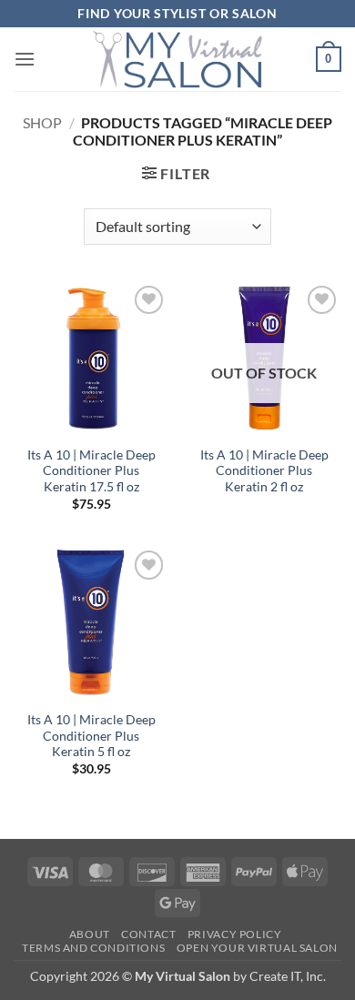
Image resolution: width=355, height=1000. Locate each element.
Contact (148, 934)
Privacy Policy (235, 934)
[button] (25, 58)
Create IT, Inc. (287, 976)
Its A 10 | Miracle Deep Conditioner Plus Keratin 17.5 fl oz (91, 471)
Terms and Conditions (93, 948)
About (89, 934)
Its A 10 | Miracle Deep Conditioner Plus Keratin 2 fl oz (264, 471)
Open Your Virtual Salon (257, 948)
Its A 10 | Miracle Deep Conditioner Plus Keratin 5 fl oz (91, 735)
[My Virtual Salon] (177, 59)
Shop (42, 122)
